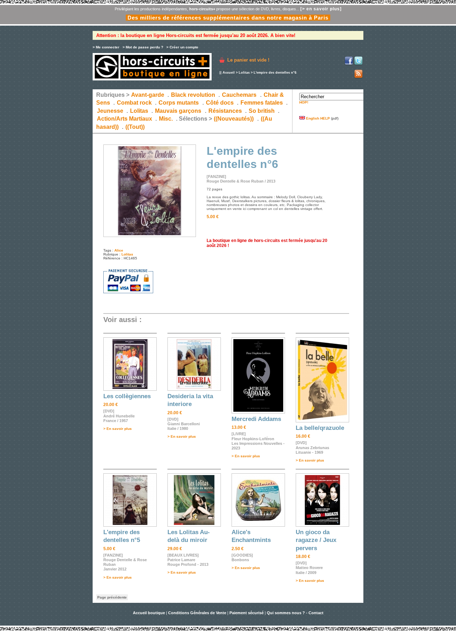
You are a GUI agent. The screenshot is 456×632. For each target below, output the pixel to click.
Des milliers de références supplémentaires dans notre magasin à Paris (228, 18)
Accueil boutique (149, 613)
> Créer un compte (182, 47)
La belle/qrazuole (320, 428)
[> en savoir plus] (321, 8)
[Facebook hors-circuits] (348, 64)
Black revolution (193, 95)
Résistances (225, 111)
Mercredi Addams (256, 419)
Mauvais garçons (178, 111)
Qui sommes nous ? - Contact (295, 613)
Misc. (166, 119)
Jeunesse (110, 111)
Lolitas (244, 72)
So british (262, 111)
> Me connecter (106, 47)
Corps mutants (179, 103)
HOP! (303, 102)
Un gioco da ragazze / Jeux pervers (316, 540)
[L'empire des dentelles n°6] (149, 236)
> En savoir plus (117, 429)
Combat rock (134, 103)
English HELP (317, 118)
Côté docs (220, 103)
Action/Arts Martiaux (124, 119)
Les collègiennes (127, 396)
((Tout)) (135, 127)
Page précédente (112, 597)
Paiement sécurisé (246, 613)
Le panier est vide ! (248, 60)
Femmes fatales (261, 103)
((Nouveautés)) (234, 119)
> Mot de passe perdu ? (143, 47)
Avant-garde (147, 95)
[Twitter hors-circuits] (358, 64)
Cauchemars (239, 95)
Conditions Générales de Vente (197, 613)
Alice (118, 250)
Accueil (229, 72)
